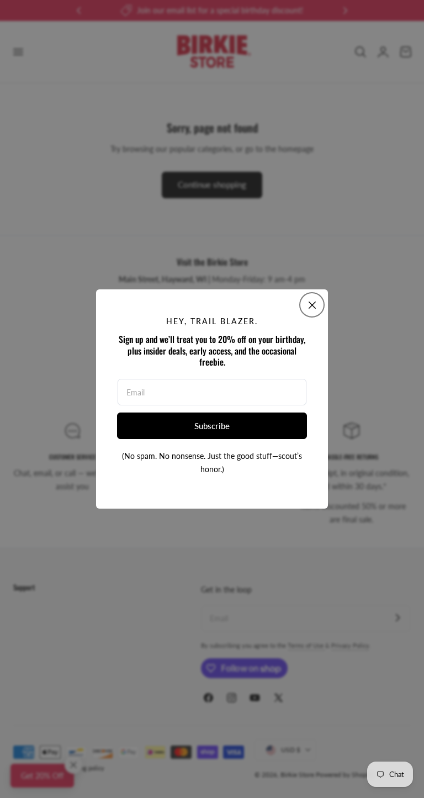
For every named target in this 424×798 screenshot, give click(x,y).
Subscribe (212, 426)
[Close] (311, 304)
